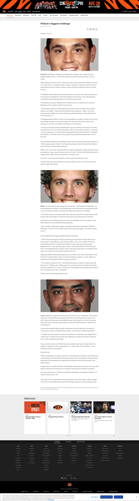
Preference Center (113, 491)
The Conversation (31, 462)
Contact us (46, 491)
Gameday (60, 450)
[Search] (122, 11)
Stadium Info (89, 448)
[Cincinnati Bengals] (69, 484)
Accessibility (36, 491)
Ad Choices (74, 491)
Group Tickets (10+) (105, 457)
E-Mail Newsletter (31, 453)
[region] (69, 497)
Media (32, 450)
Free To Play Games (74, 453)
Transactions (18, 462)
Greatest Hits (46, 467)
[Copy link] (96, 29)
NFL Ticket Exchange (74, 455)
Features (46, 465)
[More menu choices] (41, 11)
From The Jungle (46, 450)
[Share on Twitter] (90, 30)
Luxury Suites (105, 455)
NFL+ (74, 462)
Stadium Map (89, 462)
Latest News (31, 448)
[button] (68, 435)
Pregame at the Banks (89, 455)
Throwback (60, 455)
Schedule (74, 448)
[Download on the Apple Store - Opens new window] (64, 478)
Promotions (74, 460)
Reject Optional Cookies (106, 497)
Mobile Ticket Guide (105, 460)
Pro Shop (89, 457)
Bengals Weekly (46, 460)
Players (18, 450)
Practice (60, 453)
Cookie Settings (100, 491)
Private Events (89, 467)
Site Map (66, 491)
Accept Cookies (118, 497)
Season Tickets (105, 448)
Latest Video (46, 448)
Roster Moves (31, 457)
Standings (74, 457)
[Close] (136, 497)
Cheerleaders (59, 462)
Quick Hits (32, 460)
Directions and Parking (89, 465)
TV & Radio (74, 450)
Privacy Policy (24, 491)
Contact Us (18, 467)
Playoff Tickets (105, 453)
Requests (120, 455)
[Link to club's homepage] (4, 11)
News (120, 448)
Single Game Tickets (105, 450)
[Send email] (93, 30)
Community (31, 455)
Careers (18, 469)
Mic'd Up (46, 457)
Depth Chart (18, 460)
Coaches (18, 453)
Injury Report (18, 457)
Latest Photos (60, 448)
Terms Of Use (56, 491)
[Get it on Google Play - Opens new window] (74, 478)
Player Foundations (120, 453)
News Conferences (46, 455)
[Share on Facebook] (88, 30)
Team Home (18, 448)
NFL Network (46, 469)
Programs (120, 450)
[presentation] (114, 436)
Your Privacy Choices (87, 491)
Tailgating (89, 453)
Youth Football (120, 457)
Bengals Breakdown (46, 462)
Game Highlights (46, 453)
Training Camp (18, 465)
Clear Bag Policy (89, 460)
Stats (18, 455)
